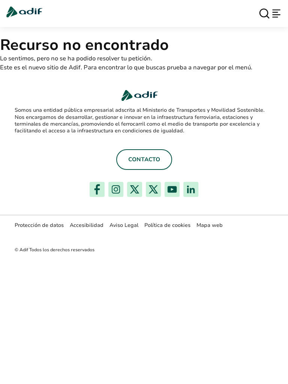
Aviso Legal (124, 225)
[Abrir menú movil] (276, 14)
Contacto (144, 159)
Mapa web (209, 225)
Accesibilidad (87, 225)
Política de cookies (167, 225)
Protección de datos (39, 225)
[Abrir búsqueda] (264, 14)
